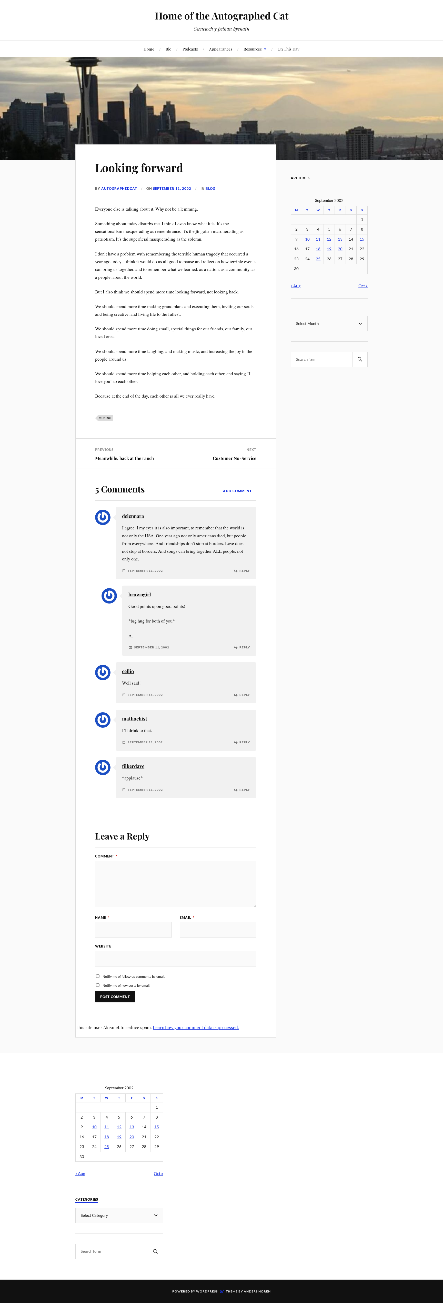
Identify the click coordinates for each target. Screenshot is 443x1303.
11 (318, 239)
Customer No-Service (234, 458)
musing (105, 418)
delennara (133, 516)
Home (149, 49)
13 (340, 239)
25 (318, 259)
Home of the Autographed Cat (221, 15)
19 (329, 249)
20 (340, 249)
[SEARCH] (360, 359)
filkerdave (133, 766)
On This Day (288, 49)
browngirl (139, 594)
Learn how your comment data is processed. (196, 1027)
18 (318, 249)
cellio (128, 671)
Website (103, 946)
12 (329, 239)
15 (362, 239)
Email (187, 917)
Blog (210, 188)
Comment (106, 856)
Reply (244, 570)
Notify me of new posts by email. (126, 985)
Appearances (220, 49)
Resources (253, 49)
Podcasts (190, 49)
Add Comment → (239, 491)
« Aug (295, 285)
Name (102, 917)
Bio (168, 49)
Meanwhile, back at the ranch (124, 458)
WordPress (207, 1291)
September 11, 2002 (172, 188)
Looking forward (139, 167)
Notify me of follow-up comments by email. (134, 976)
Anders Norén (257, 1291)
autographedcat (119, 188)
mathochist (134, 718)
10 (307, 239)
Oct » (363, 285)
